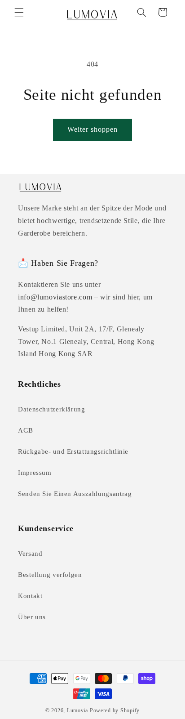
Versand (30, 553)
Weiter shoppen (92, 129)
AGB (25, 430)
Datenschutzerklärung (51, 409)
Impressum (35, 472)
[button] (19, 12)
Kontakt (30, 595)
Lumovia (77, 710)
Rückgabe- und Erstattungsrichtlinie (73, 451)
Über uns (32, 617)
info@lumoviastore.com (55, 297)
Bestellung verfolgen (50, 574)
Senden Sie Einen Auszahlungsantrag (75, 493)
